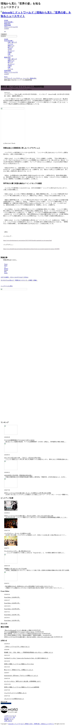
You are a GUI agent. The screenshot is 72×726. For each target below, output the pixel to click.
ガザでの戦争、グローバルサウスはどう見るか (14, 277)
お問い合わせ (8, 721)
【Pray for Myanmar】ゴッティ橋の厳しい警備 (17, 630)
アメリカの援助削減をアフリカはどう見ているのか (19, 440)
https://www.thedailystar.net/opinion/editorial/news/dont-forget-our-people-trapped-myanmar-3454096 (31, 249)
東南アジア (11, 45)
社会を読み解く (8, 22)
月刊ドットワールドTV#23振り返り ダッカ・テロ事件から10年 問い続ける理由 (27, 493)
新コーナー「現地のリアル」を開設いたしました (18, 669)
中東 (9, 54)
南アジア (10, 47)
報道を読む (7, 23)
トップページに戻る (7, 286)
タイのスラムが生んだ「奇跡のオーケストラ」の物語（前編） (19, 280)
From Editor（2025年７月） (12, 614)
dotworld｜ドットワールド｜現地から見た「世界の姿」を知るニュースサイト (31, 724)
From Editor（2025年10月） (12, 609)
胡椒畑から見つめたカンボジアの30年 (15, 568)
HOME (6, 20)
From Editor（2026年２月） (12, 603)
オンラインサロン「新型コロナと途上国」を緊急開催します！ (22, 681)
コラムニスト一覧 (9, 717)
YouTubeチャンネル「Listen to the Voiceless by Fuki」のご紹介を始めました (26, 658)
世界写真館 (7, 25)
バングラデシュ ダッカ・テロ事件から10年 (17, 533)
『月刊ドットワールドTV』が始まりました (17, 646)
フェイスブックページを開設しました (15, 693)
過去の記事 (4, 623)
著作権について (8, 719)
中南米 (10, 52)
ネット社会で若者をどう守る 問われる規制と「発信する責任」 (23, 635)
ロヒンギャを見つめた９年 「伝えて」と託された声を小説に (22, 457)
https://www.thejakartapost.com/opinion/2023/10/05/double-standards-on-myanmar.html (27, 240)
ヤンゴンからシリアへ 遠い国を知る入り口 (17, 551)
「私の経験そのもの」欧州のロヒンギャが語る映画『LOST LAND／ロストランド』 (29, 586)
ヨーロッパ (11, 50)
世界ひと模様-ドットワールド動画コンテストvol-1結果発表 (21, 687)
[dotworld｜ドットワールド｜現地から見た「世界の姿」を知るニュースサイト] (36, 16)
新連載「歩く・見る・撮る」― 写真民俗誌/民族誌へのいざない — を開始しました (28, 652)
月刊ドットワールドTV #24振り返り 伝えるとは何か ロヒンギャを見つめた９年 (28, 515)
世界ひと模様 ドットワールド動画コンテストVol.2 (19, 664)
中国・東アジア (12, 42)
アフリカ (10, 55)
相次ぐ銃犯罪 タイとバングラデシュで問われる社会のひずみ (22, 633)
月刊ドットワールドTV (11, 27)
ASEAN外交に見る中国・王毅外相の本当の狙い (18, 475)
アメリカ (10, 44)
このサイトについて (10, 716)
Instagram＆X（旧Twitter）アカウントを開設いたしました (21, 675)
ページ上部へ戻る (6, 703)
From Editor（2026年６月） (12, 597)
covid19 (6, 28)
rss (5, 31)
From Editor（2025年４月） (12, 620)
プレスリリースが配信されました (14, 698)
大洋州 (10, 49)
